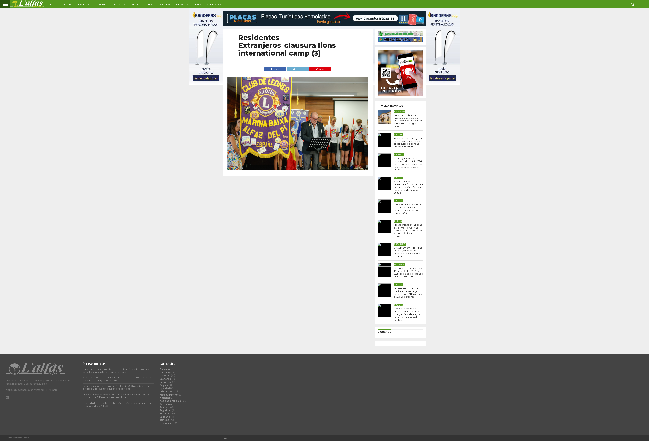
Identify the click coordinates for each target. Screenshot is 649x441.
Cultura (66, 4)
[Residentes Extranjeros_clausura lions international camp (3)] (297, 169)
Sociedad (165, 4)
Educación (118, 4)
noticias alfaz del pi (171, 400)
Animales (165, 369)
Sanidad (149, 4)
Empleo (134, 4)
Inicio (53, 4)
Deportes (82, 4)
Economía (99, 4)
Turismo (164, 419)
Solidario (165, 416)
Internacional (167, 391)
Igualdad (165, 388)
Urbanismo (183, 4)
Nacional (165, 397)
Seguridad (165, 410)
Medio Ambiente (169, 394)
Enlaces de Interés (207, 4)
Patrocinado (167, 404)
